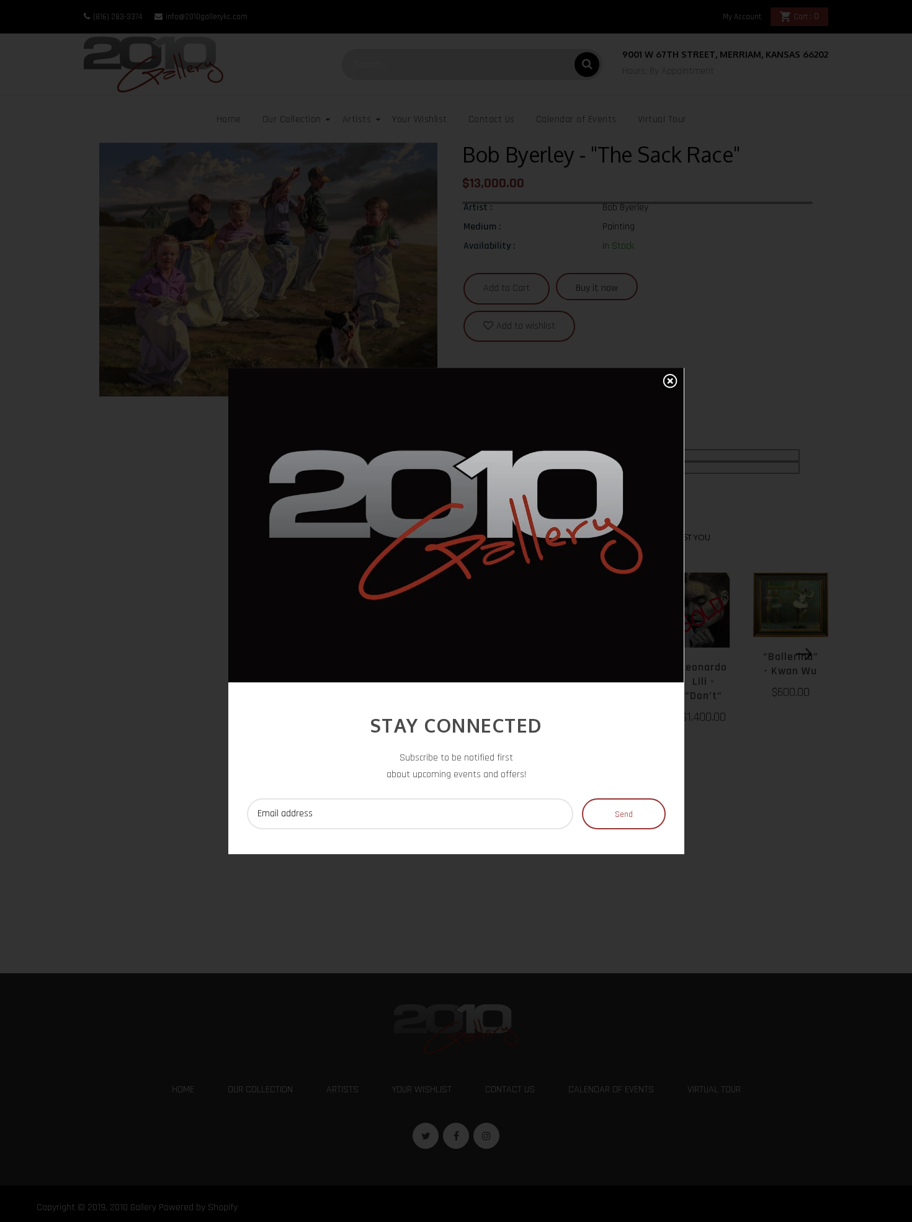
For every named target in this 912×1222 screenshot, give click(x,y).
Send (624, 814)
